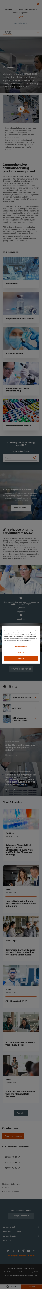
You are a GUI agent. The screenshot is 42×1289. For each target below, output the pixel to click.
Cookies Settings (21, 646)
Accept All (21, 658)
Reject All (21, 652)
